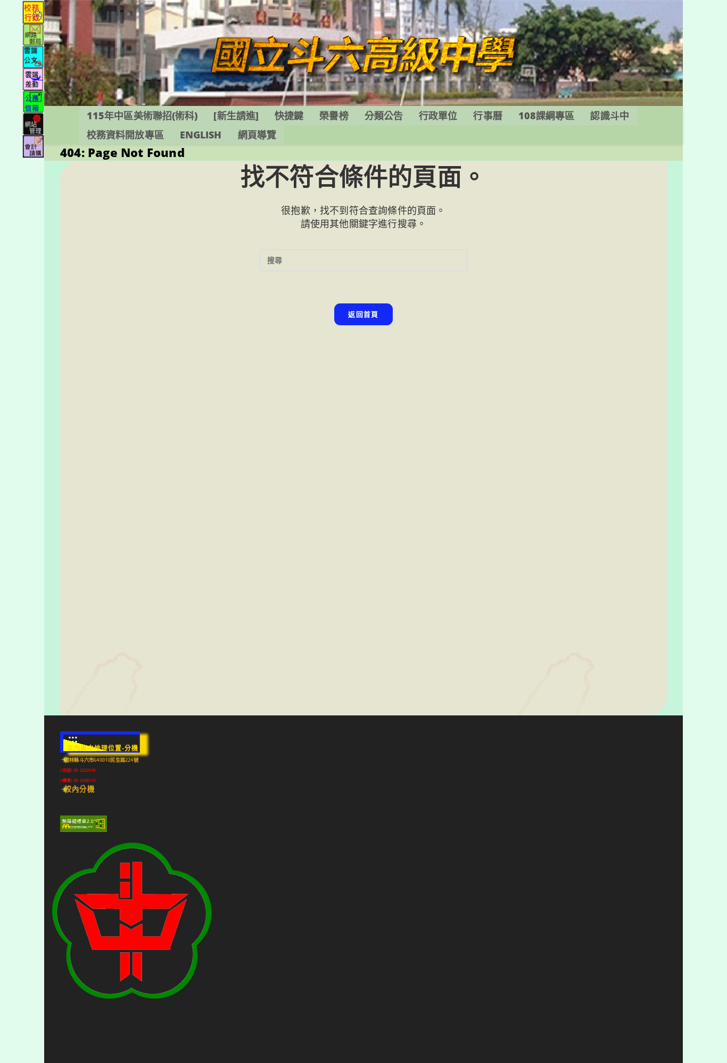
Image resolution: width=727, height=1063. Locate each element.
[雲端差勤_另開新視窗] (33, 78)
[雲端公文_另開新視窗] (33, 56)
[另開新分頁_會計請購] (33, 146)
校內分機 (79, 789)
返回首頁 (363, 314)
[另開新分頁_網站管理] (33, 123)
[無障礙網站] (83, 823)
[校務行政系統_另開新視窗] (33, 11)
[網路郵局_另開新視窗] (33, 34)
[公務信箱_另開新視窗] (33, 101)
